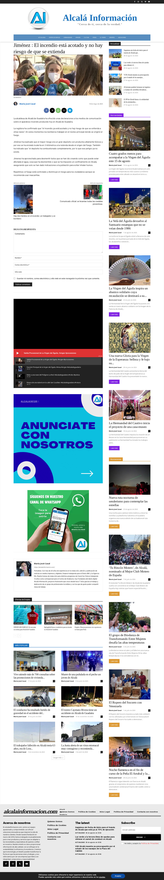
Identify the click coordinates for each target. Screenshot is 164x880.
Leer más (114, 180)
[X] (141, 1)
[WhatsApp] (58, 110)
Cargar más (57, 758)
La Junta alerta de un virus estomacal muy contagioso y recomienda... (80, 747)
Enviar (139, 837)
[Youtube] (148, 1)
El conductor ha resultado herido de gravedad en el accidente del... (32, 711)
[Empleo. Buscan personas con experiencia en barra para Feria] (89, 614)
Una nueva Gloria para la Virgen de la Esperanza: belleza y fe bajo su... (129, 359)
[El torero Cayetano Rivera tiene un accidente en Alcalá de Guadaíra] (82, 696)
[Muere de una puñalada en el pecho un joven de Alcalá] (82, 661)
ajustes (102, 877)
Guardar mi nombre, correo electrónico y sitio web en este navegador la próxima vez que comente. (58, 278)
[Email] (64, 110)
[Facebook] (134, 1)
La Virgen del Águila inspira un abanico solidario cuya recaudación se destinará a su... (128, 292)
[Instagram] (138, 1)
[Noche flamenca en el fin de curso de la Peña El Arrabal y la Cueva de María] (129, 752)
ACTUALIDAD (18, 623)
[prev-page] (15, 635)
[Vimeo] (145, 1)
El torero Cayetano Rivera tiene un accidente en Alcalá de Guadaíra (79, 711)
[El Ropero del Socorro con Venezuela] (129, 684)
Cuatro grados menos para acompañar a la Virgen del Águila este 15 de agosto (129, 157)
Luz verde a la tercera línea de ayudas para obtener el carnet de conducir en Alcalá (95, 838)
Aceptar (118, 876)
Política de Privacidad (149, 843)
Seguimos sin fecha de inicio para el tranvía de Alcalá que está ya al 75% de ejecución (95, 828)
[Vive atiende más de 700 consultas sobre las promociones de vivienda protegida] (34, 661)
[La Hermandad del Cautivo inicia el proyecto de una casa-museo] (129, 405)
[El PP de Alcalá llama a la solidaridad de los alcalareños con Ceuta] (115, 102)
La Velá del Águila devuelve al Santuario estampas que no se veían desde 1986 (128, 224)
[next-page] (19, 635)
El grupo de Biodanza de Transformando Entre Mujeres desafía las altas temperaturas (127, 638)
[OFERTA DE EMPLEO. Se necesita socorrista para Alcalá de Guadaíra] (28, 614)
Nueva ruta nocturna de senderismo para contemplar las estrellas (128, 501)
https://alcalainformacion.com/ (44, 567)
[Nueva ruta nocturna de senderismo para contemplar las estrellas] (129, 480)
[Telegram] (70, 110)
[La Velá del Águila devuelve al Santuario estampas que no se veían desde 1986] (129, 203)
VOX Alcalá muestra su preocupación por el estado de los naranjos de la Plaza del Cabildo (95, 848)
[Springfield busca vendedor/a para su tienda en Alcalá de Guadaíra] (58, 614)
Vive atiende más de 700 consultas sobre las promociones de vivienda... (34, 676)
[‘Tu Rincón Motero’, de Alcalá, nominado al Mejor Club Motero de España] (129, 550)
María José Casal (27, 103)
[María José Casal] (16, 104)
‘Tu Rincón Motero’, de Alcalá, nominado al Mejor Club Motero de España (129, 571)
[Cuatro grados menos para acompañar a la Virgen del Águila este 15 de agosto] (129, 136)
